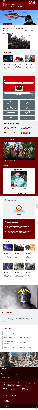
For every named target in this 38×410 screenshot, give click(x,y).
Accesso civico (23, 342)
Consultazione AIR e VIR (8, 337)
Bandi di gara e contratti (8, 347)
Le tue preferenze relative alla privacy (23, 408)
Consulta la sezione (5, 321)
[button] (4, 8)
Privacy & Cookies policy (7, 406)
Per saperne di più (19, 97)
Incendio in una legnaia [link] (29, 274)
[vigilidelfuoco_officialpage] (12, 170)
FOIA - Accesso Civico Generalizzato (8, 342)
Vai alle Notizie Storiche (5, 379)
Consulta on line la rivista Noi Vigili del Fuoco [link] (30, 67)
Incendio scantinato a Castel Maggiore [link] (7, 275)
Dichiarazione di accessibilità (8, 405)
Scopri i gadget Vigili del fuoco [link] (18, 66)
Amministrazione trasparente (10, 333)
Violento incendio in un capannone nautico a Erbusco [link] (8, 256)
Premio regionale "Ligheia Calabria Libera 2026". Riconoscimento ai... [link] (30, 257)
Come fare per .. (6, 400)
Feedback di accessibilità (18, 405)
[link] (6, 1)
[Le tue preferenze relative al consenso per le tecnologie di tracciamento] (36, 408)
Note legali (25, 405)
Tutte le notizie (30, 236)
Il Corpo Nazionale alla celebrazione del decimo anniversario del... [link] (19, 257)
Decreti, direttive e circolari (26, 347)
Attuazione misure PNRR (25, 337)
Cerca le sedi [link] (19, 214)
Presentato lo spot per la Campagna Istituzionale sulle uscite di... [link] (8, 68)
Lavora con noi (5, 403)
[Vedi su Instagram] (25, 170)
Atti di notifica (23, 333)
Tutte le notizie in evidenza (7, 74)
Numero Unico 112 (6, 399)
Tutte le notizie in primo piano (8, 33)
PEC (3, 393)
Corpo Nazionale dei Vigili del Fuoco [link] (15, 6)
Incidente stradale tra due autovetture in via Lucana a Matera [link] (19, 276)
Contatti (23, 388)
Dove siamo (5, 388)
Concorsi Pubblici (6, 401)
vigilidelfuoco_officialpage (18, 169)
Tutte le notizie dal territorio (7, 282)
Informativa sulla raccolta (10, 408)
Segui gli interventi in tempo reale (8, 160)
